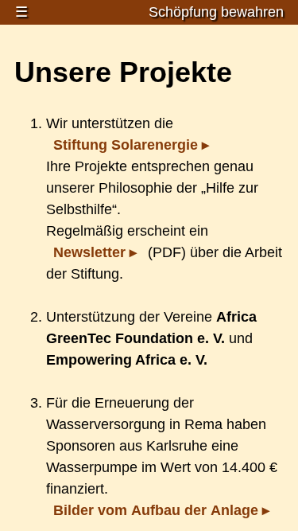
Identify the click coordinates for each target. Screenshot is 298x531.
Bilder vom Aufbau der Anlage (155, 510)
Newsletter (89, 252)
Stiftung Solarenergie (125, 145)
